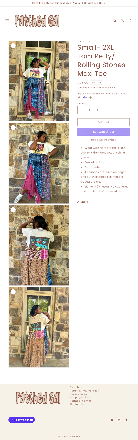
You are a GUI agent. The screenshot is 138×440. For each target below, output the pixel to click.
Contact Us (77, 404)
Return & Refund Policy (84, 390)
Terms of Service (81, 400)
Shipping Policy (79, 397)
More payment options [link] (103, 139)
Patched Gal (73, 436)
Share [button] (84, 202)
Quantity (82, 103)
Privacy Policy (78, 394)
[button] (7, 20)
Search (74, 388)
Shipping (82, 87)
